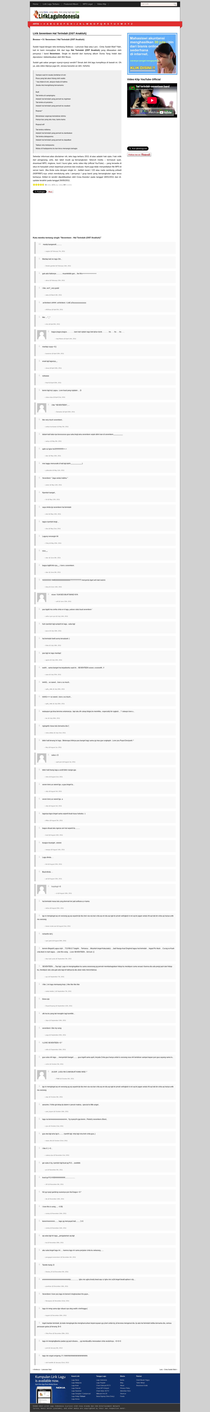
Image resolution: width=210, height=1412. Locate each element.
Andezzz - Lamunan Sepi (76, 47)
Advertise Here (125, 1391)
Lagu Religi (75, 1396)
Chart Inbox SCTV (102, 1391)
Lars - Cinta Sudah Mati (104, 47)
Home (35, 4)
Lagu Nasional (76, 1391)
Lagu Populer (100, 1383)
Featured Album (71, 4)
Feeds (122, 1396)
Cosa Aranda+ (83, 177)
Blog (121, 1383)
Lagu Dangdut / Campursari (81, 1393)
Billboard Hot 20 (101, 1393)
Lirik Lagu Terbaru (51, 4)
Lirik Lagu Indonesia (54, 1406)
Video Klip (101, 4)
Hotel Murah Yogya (142, 1380)
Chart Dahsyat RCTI (103, 1385)
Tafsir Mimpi (140, 1383)
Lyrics (69, 1406)
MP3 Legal (88, 4)
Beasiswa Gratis (142, 1385)
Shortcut (123, 1393)
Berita (122, 1380)
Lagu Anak (75, 1385)
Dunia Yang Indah (108, 53)
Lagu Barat (75, 1380)
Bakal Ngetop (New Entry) (105, 1396)
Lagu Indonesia (101, 1380)
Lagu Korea (75, 1399)
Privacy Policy (125, 1388)
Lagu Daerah (75, 1388)
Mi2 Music (66, 57)
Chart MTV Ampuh (102, 1388)
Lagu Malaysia (76, 1383)
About (122, 1385)
